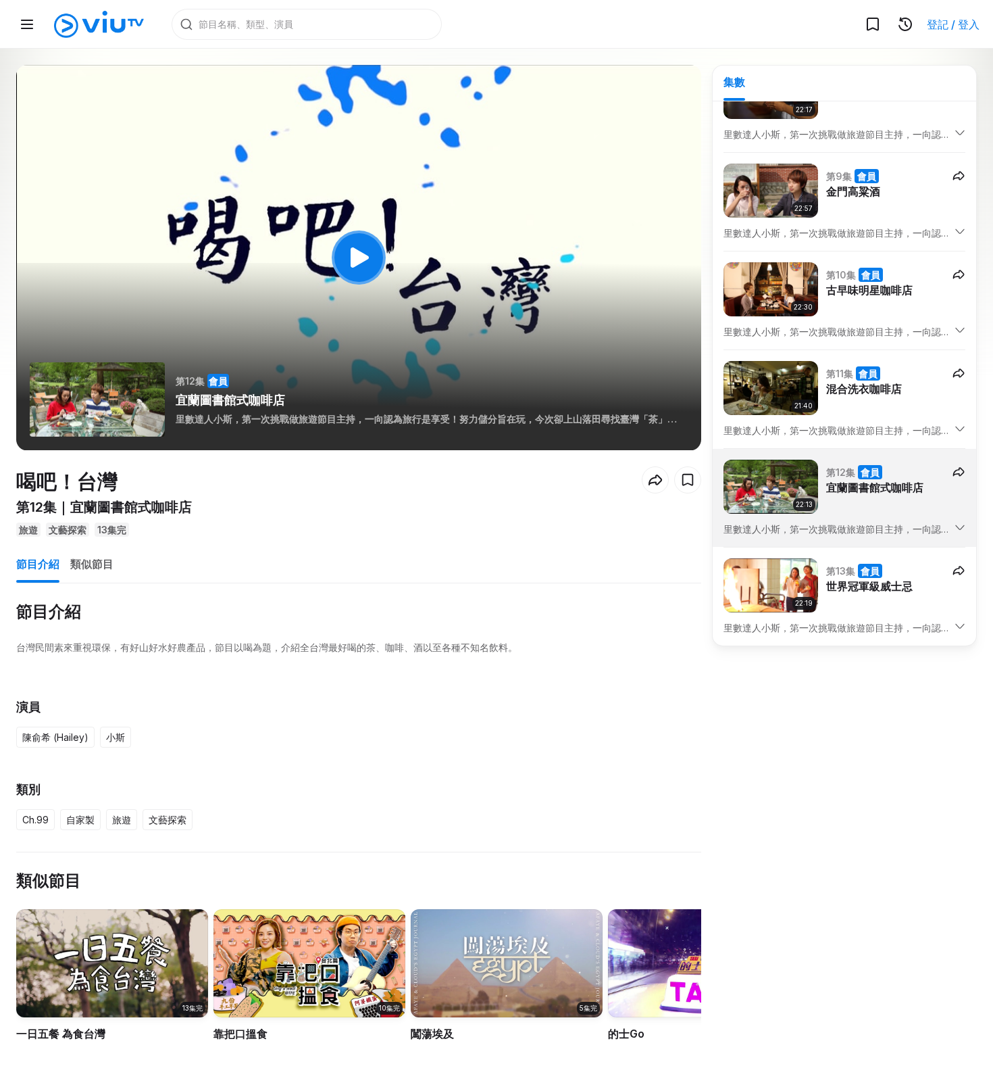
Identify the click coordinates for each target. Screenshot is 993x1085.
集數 (734, 82)
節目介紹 (37, 564)
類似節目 (91, 564)
